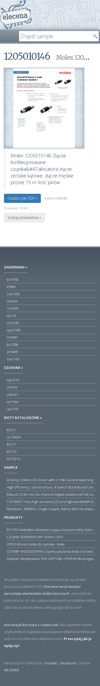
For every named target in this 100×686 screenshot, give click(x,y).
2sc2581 (13, 322)
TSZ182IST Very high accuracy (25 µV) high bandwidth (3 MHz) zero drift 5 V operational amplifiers (51, 501)
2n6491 (12, 337)
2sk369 (12, 301)
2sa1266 (13, 293)
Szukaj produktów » (24, 217)
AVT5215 (13, 458)
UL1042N (14, 437)
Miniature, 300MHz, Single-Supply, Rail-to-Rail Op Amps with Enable (51, 508)
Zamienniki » (15, 267)
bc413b (12, 279)
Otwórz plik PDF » (22, 198)
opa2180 (13, 330)
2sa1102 (13, 359)
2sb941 (12, 394)
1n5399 (12, 308)
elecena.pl (16, 15)
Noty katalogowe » (23, 417)
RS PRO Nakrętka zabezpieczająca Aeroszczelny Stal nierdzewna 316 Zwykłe (51, 529)
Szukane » (13, 367)
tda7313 (13, 380)
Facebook (68, 663)
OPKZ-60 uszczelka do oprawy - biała (36, 544)
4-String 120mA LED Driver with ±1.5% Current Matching (50, 479)
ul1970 (12, 387)
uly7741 (13, 409)
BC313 (12, 451)
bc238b (12, 344)
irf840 (11, 286)
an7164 (12, 401)
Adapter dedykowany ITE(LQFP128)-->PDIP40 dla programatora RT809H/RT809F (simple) (51, 558)
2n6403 (12, 351)
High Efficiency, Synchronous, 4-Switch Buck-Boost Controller (51, 487)
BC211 (12, 429)
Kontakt (51, 663)
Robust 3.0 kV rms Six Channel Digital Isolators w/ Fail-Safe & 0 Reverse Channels (51, 494)
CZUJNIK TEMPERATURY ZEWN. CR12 (35, 537)
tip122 (11, 315)
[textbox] (55, 36)
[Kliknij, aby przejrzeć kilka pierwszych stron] (44, 108)
